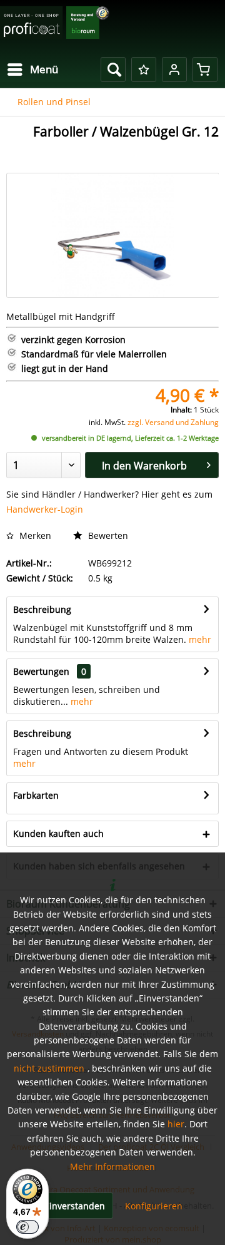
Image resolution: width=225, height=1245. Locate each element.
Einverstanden (74, 1206)
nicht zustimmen (49, 1068)
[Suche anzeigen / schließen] (113, 69)
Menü (44, 69)
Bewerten (107, 535)
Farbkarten (36, 795)
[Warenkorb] (205, 69)
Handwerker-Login (44, 509)
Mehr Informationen (112, 1166)
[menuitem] (32, 69)
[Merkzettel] (143, 69)
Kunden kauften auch (58, 833)
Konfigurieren (153, 1206)
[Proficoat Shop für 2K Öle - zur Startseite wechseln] (54, 27)
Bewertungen (41, 671)
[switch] (27, 1227)
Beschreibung (42, 609)
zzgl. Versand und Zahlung (173, 422)
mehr (200, 639)
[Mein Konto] (174, 69)
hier (176, 1124)
